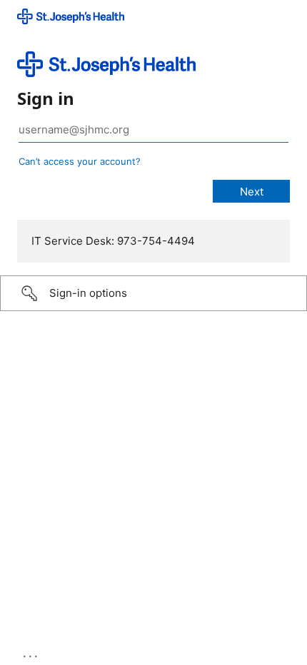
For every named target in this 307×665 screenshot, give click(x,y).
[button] (153, 293)
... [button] (31, 653)
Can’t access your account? (80, 161)
